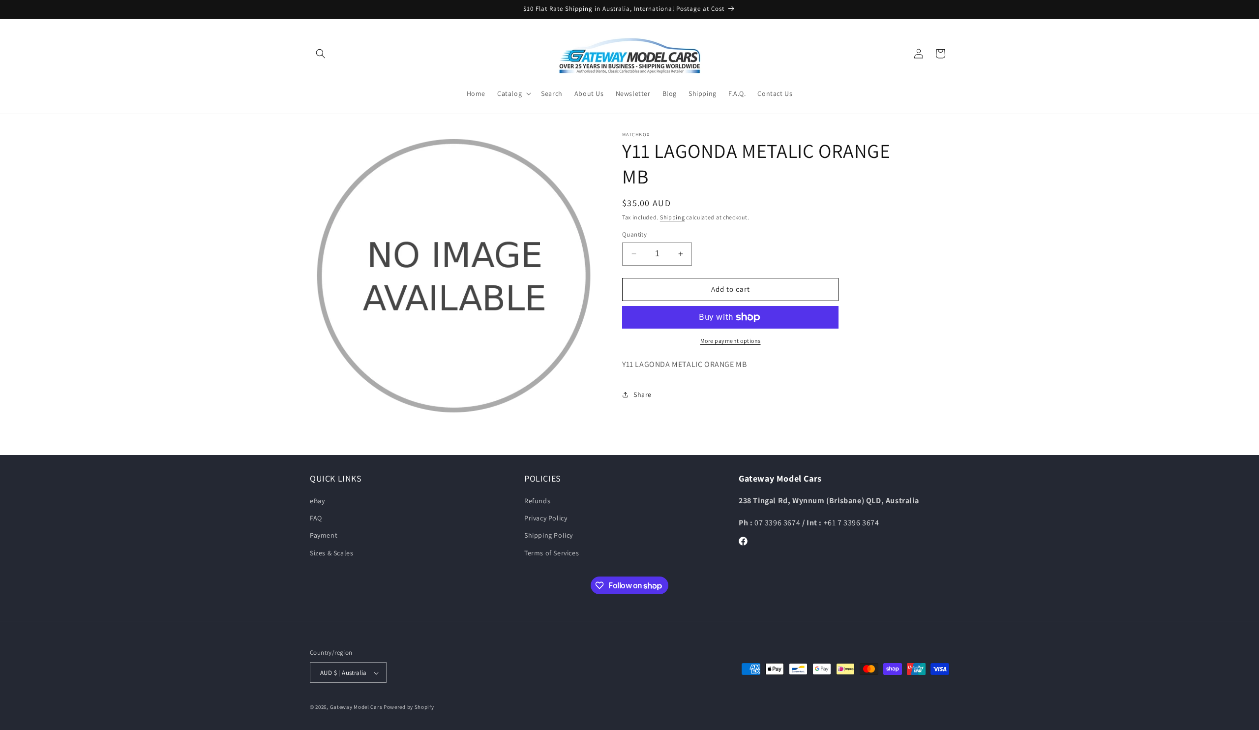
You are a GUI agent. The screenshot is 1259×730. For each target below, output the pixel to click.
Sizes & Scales (331, 552)
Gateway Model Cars (356, 707)
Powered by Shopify (409, 707)
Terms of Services (551, 552)
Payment (323, 535)
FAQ (316, 518)
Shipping (672, 217)
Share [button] (642, 394)
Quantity (634, 234)
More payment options (730, 340)
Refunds (537, 500)
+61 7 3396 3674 (851, 522)
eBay (317, 500)
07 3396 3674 (778, 522)
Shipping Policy (548, 535)
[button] (320, 53)
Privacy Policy (545, 518)
